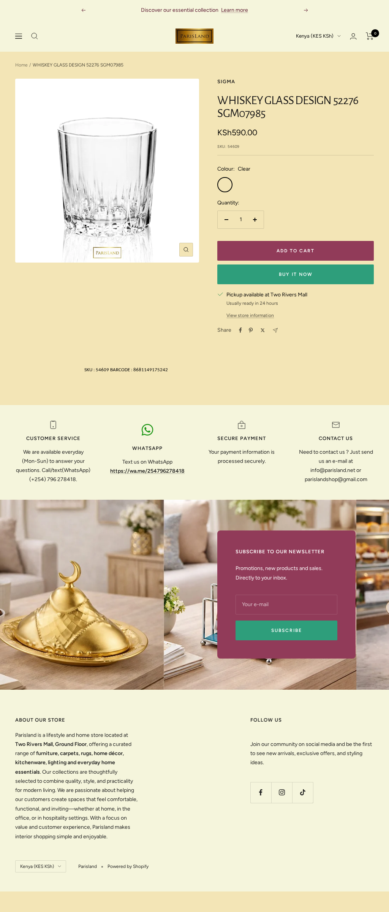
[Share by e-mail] (275, 330)
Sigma (226, 81)
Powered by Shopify (128, 866)
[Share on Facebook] (240, 330)
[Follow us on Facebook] (260, 792)
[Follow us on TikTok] (302, 792)
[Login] (353, 36)
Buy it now (296, 274)
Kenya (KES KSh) (315, 36)
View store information (250, 315)
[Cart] (370, 36)
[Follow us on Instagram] (281, 792)
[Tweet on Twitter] (262, 330)
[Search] (34, 36)
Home (21, 65)
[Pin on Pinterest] (251, 330)
